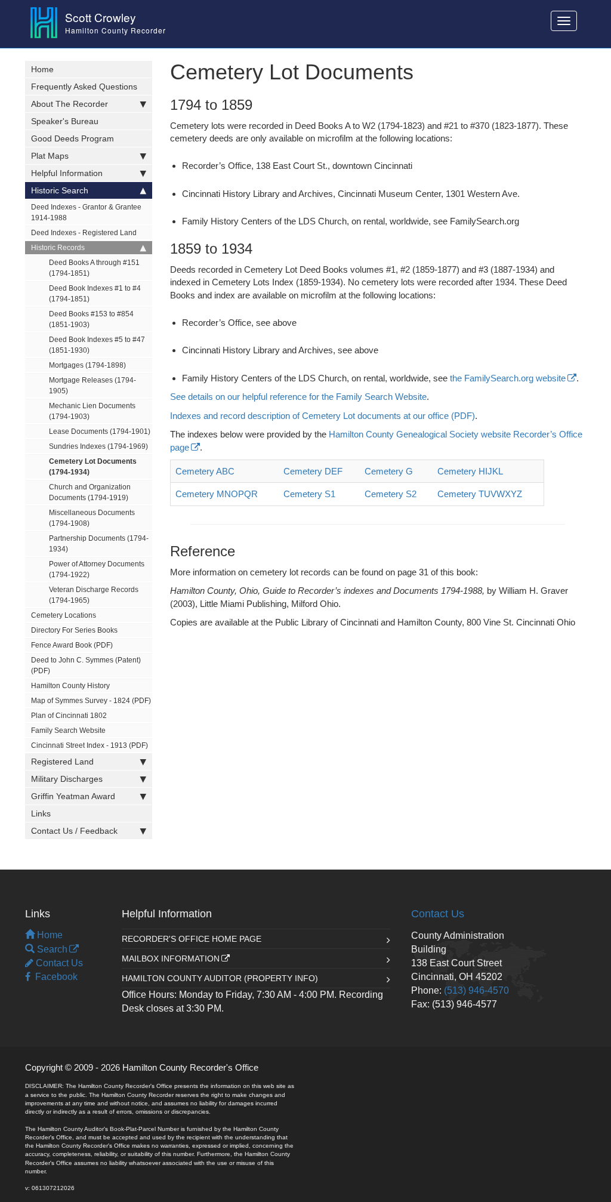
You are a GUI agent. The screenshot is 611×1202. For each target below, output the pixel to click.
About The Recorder (69, 104)
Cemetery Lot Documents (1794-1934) (93, 466)
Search (51, 949)
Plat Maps (50, 156)
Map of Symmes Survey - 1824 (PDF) (91, 700)
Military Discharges (67, 779)
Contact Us (58, 963)
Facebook (54, 977)
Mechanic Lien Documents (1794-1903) (92, 411)
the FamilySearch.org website (508, 378)
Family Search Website (68, 730)
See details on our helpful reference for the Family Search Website (298, 397)
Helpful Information (67, 173)
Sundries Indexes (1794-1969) (98, 446)
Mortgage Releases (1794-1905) (92, 385)
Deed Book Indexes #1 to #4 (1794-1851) (95, 293)
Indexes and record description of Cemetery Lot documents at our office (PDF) (322, 416)
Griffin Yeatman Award (73, 796)
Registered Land (62, 761)
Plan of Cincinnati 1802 (69, 715)
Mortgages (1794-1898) (87, 365)
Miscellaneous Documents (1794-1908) (92, 518)
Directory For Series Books (74, 630)
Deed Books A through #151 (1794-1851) (94, 268)
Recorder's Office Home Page (191, 939)
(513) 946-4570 (476, 990)
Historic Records (58, 248)
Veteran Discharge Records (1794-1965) (93, 595)
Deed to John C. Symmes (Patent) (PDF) (86, 665)
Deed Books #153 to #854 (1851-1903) (91, 319)
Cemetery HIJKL (470, 471)
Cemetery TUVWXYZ (479, 494)
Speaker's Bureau (64, 121)
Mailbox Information (171, 958)
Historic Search (59, 190)
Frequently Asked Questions (84, 86)
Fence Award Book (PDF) (72, 645)
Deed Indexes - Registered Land (84, 233)
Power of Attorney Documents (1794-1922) (96, 569)
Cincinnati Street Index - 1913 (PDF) (89, 745)
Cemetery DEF (312, 471)
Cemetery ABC (204, 471)
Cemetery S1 (309, 494)
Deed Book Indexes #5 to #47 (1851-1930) (97, 345)
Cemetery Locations (63, 615)
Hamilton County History (70, 686)
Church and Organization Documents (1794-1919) (90, 492)
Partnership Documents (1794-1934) (99, 543)
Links (41, 813)
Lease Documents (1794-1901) (99, 431)
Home (42, 69)
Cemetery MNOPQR (216, 494)
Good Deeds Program (72, 138)
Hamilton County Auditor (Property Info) (220, 978)
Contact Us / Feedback (74, 831)
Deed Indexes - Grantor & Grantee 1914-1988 (86, 212)
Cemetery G (389, 471)
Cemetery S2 (390, 494)
